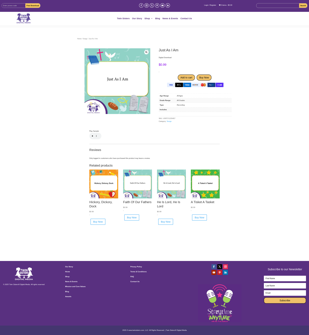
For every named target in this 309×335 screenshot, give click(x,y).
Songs (85, 39)
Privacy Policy (136, 267)
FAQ (132, 277)
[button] (146, 52)
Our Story (137, 18)
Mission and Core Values (75, 286)
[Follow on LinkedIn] (168, 5)
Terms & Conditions (138, 272)
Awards (68, 296)
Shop (147, 18)
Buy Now (204, 77)
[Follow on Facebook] (141, 5)
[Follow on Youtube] (162, 5)
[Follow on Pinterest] (157, 5)
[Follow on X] (152, 5)
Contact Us (186, 18)
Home (79, 39)
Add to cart (186, 77)
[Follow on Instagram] (146, 5)
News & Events (170, 18)
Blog (157, 18)
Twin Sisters (123, 18)
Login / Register (210, 5)
